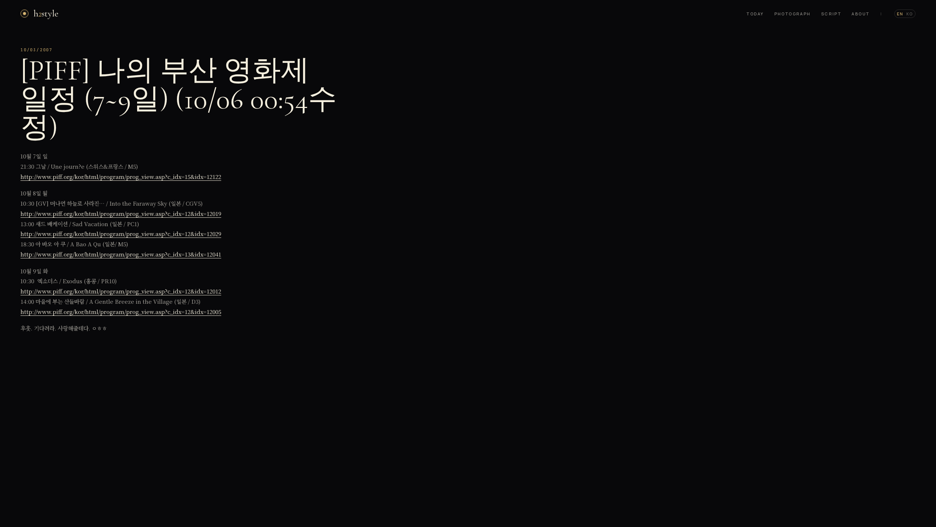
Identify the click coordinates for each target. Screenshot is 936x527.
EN (900, 13)
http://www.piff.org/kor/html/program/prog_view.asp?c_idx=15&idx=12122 (120, 176)
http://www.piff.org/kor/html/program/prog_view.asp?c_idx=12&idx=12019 (120, 213)
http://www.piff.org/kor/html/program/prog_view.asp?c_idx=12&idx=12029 (120, 234)
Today (755, 13)
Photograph (792, 13)
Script (831, 13)
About (860, 13)
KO (909, 13)
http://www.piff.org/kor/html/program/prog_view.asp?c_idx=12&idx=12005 (120, 311)
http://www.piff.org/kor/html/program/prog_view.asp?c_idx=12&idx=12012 (120, 291)
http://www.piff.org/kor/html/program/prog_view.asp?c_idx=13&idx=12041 (120, 254)
